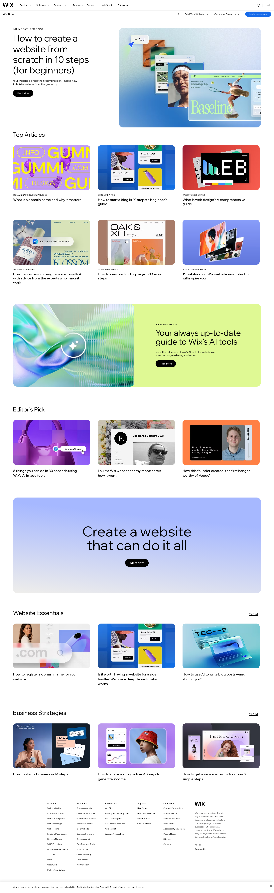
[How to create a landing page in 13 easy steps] (136, 250)
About (198, 844)
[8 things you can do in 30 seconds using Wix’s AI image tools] (51, 449)
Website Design (54, 823)
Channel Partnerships (173, 808)
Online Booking (83, 854)
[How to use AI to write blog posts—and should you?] (221, 652)
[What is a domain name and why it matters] (51, 173)
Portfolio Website (84, 823)
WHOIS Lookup (54, 844)
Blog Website (82, 828)
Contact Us (200, 849)
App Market (110, 828)
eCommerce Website (86, 818)
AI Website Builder (55, 813)
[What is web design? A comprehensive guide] (221, 175)
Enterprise (123, 5)
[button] (196, 14)
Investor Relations (171, 818)
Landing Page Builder (57, 834)
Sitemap (167, 839)
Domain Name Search (57, 849)
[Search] (178, 14)
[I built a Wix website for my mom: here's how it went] (136, 449)
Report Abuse (143, 818)
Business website (84, 808)
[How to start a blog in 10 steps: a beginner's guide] (136, 175)
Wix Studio (107, 5)
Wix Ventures (169, 823)
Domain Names (54, 839)
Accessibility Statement (174, 828)
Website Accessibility (115, 834)
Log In (268, 5)
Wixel (49, 859)
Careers (167, 844)
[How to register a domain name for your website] (51, 652)
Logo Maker (82, 859)
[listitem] (52, 175)
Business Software (85, 834)
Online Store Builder (85, 813)
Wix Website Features (115, 823)
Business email (83, 839)
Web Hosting (53, 828)
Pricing (90, 5)
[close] (271, 886)
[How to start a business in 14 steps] (51, 750)
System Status (144, 823)
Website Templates (56, 818)
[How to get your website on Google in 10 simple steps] (221, 752)
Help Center (142, 808)
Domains (78, 5)
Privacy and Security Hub (117, 813)
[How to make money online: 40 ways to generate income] (136, 752)
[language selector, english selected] (258, 5)
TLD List (51, 854)
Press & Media (170, 813)
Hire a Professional (146, 813)
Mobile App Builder (56, 870)
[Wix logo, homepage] (8, 5)
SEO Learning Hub (113, 818)
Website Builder (54, 808)
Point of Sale (82, 849)
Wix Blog (8, 14)
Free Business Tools (85, 844)
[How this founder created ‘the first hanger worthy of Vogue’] (221, 449)
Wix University (82, 864)
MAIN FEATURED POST (28, 29)
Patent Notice (169, 834)
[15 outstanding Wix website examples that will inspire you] (221, 250)
